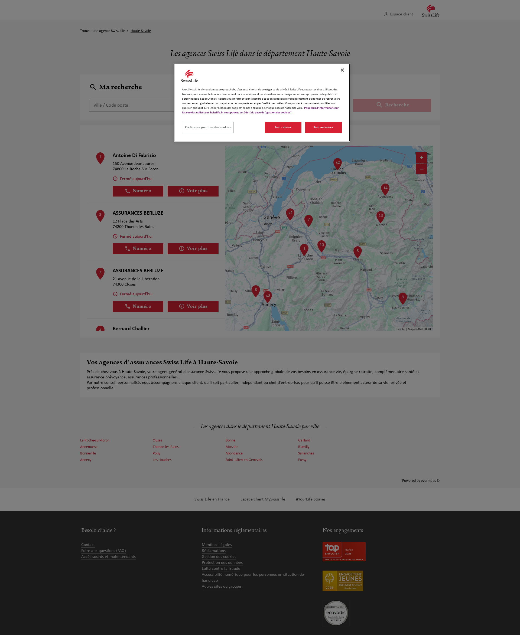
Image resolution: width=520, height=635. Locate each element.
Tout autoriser (323, 127)
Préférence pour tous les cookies (207, 127)
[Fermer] (342, 70)
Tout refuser (283, 127)
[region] (262, 103)
